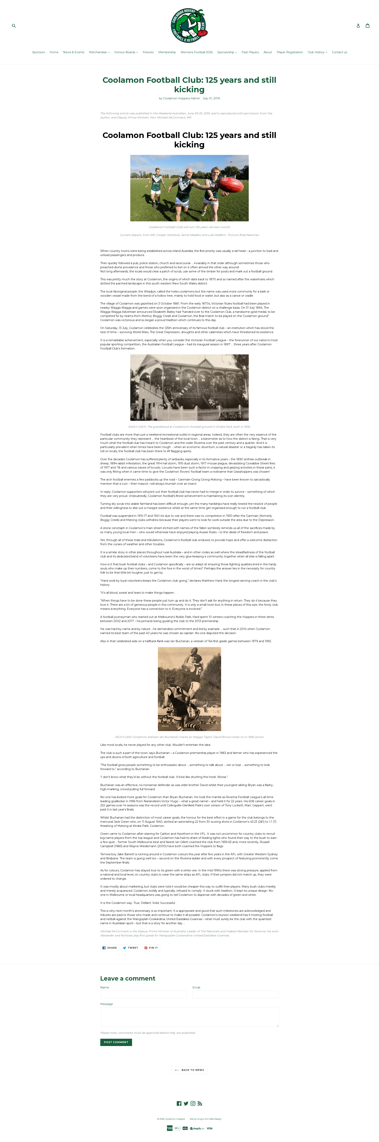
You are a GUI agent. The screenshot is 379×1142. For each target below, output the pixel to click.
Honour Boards (125, 52)
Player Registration (290, 52)
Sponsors (38, 52)
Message (106, 1004)
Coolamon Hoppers (175, 1119)
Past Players (250, 52)
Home (54, 52)
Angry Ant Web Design (209, 1119)
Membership (167, 52)
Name (104, 987)
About (268, 52)
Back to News (192, 1069)
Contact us (339, 52)
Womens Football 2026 (197, 52)
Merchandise (98, 52)
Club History (316, 52)
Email (196, 987)
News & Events (73, 52)
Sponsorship (226, 52)
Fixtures (148, 52)
